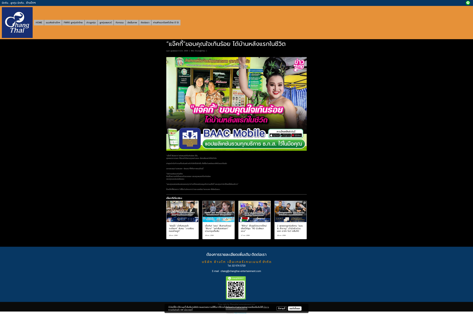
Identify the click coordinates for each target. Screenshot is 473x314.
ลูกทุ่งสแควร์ (106, 22)
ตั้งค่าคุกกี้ (281, 308)
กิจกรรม (120, 22)
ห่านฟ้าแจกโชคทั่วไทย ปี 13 (166, 22)
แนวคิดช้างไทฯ (53, 22)
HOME (39, 22)
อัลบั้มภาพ (132, 22)
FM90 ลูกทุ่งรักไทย (73, 22)
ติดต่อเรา (145, 22)
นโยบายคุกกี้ (188, 310)
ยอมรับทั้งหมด (295, 308)
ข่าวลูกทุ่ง (91, 22)
